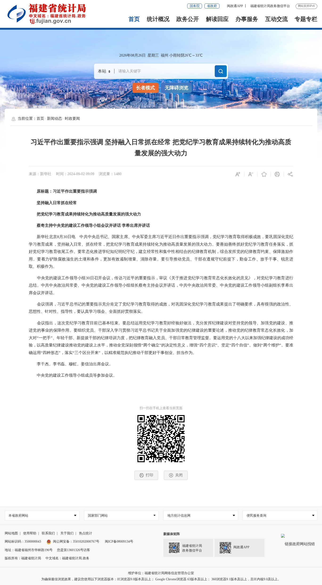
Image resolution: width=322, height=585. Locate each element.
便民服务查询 (256, 515)
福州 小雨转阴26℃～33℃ (182, 55)
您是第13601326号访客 (73, 550)
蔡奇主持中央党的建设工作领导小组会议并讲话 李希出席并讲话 (89, 225)
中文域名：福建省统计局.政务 (67, 558)
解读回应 (217, 19)
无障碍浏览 (176, 87)
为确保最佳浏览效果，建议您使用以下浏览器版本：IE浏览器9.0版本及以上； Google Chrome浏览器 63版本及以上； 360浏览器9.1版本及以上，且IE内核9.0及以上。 (161, 579)
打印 (149, 475)
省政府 (212, 6)
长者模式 (145, 87)
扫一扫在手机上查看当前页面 (161, 408)
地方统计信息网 (178, 515)
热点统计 (85, 533)
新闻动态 (54, 118)
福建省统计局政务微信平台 (270, 6)
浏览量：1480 (110, 174)
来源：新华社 (40, 174)
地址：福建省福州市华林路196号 (29, 550)
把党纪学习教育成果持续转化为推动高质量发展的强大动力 (85, 214)
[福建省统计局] (50, 14)
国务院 (195, 6)
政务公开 (187, 19)
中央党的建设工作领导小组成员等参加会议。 (73, 375)
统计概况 (158, 19)
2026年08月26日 (132, 55)
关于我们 (67, 533)
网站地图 (11, 533)
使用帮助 (29, 533)
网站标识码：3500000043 (23, 541)
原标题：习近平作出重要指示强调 (63, 191)
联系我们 (48, 533)
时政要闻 (72, 118)
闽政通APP (235, 6)
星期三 (153, 55)
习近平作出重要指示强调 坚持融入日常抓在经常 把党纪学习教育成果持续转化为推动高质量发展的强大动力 (161, 147)
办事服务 (246, 19)
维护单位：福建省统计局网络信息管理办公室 (161, 573)
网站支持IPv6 (306, 6)
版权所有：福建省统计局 (23, 558)
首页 (134, 19)
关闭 (179, 475)
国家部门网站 (98, 515)
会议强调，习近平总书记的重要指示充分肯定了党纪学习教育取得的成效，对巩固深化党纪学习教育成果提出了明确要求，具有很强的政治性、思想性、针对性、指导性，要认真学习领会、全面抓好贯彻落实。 (161, 308)
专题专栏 (306, 19)
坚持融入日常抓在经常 (53, 203)
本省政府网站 (18, 515)
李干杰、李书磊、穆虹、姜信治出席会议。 (71, 364)
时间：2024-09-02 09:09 (75, 174)
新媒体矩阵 (171, 534)
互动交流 (276, 19)
